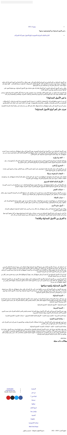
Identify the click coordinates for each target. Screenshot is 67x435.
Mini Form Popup (33, 426)
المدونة (33, 415)
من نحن (33, 392)
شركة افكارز (19, 430)
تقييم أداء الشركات (19, 35)
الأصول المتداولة (53, 186)
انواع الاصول (28, 35)
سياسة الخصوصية (33, 422)
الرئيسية (33, 388)
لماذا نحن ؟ (34, 396)
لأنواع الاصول (48, 154)
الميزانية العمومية (37, 35)
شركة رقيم (48, 430)
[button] (17, 2)
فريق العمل (33, 407)
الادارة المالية (45, 35)
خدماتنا (33, 400)
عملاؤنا (33, 404)
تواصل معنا (34, 411)
